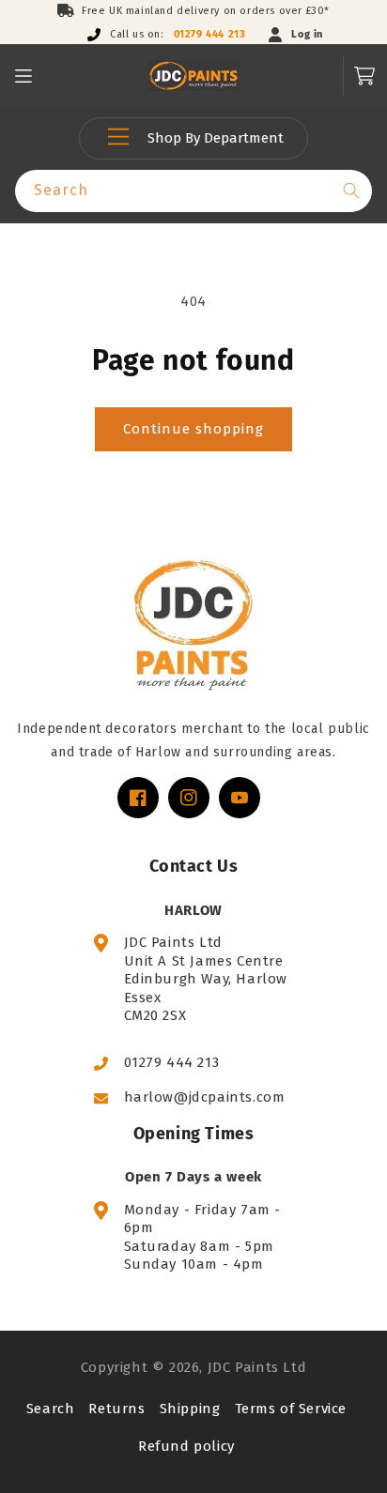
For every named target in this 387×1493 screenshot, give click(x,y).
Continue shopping (193, 428)
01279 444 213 (210, 34)
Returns (116, 1408)
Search (50, 1408)
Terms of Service (291, 1408)
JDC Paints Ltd (257, 1367)
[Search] (351, 190)
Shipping (190, 1408)
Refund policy (186, 1446)
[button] (23, 76)
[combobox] (193, 191)
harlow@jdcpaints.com (205, 1097)
